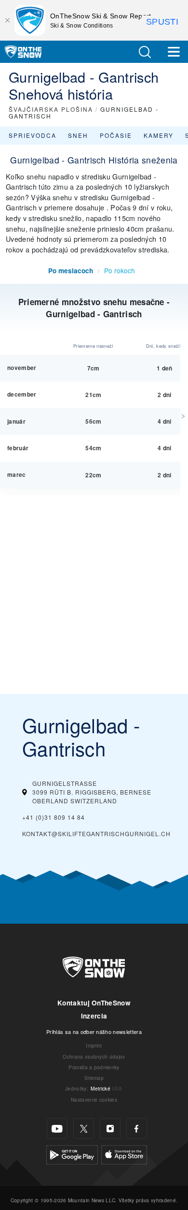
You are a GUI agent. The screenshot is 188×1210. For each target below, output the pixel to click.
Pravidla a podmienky (93, 1067)
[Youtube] (57, 1128)
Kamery (159, 135)
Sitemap (94, 1077)
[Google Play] (72, 1154)
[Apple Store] (124, 1154)
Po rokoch (119, 270)
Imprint (94, 1045)
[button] (144, 52)
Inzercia (94, 1015)
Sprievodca (32, 135)
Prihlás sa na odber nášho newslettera (94, 1031)
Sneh (78, 135)
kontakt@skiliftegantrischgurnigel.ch (96, 833)
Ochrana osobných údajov (94, 1056)
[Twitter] (83, 1128)
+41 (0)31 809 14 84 (53, 817)
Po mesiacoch (70, 270)
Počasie (116, 135)
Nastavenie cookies (94, 1099)
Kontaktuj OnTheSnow (94, 1002)
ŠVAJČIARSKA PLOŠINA (51, 109)
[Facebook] (136, 1128)
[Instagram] (110, 1128)
